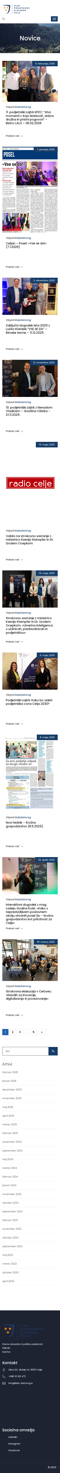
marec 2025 (9, 1124)
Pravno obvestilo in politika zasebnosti (22, 1344)
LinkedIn (12, 1437)
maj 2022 (7, 1255)
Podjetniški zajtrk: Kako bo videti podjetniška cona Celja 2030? (29, 702)
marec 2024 (9, 1168)
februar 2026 (10, 1072)
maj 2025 (7, 1107)
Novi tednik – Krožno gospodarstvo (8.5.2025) (24, 824)
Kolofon (6, 1351)
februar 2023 (10, 1220)
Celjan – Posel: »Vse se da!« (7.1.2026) (26, 245)
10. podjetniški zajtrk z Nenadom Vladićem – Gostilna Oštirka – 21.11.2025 (29, 411)
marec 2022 (9, 1263)
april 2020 (8, 1281)
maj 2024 (7, 1159)
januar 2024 (9, 1185)
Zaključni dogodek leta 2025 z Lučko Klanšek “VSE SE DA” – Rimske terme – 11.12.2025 (28, 329)
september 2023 (12, 1211)
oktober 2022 (10, 1237)
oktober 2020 (10, 1272)
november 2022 (11, 1229)
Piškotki (6, 1348)
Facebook (14, 1450)
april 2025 (8, 1116)
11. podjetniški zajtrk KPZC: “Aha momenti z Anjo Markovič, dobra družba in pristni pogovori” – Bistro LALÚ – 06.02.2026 (30, 117)
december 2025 (12, 1089)
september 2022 (12, 1246)
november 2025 (12, 1098)
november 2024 (12, 1142)
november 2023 (11, 1194)
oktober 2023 (10, 1203)
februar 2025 (10, 1133)
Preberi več (13, 136)
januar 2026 (9, 1081)
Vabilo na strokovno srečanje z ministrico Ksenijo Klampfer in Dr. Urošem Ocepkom (30, 539)
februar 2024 (10, 1176)
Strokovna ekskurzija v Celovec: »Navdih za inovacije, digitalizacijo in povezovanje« (29, 995)
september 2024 (12, 1150)
